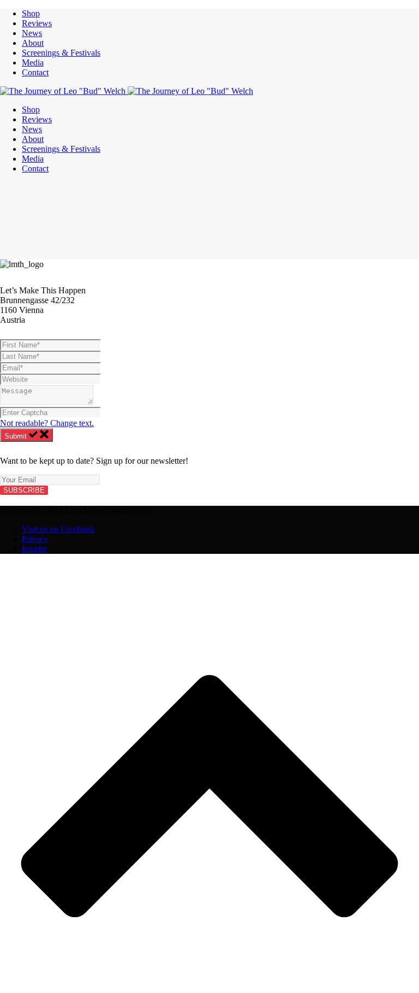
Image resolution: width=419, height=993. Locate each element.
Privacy (35, 538)
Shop (31, 13)
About (33, 43)
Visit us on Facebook (58, 529)
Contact (35, 72)
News (32, 33)
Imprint (34, 548)
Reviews (37, 23)
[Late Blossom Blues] (126, 91)
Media (33, 62)
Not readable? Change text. (47, 423)
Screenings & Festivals (61, 52)
